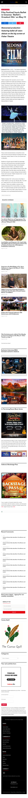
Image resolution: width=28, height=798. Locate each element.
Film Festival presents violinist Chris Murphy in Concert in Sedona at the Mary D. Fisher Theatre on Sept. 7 (13, 336)
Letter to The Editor (7, 733)
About (4, 761)
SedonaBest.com (14, 787)
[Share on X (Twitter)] (12, 23)
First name (3, 699)
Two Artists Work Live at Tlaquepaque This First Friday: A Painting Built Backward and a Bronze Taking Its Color (13, 221)
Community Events (6, 746)
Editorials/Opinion (6, 731)
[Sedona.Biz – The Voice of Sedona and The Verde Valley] (14, 2)
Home (2, 6)
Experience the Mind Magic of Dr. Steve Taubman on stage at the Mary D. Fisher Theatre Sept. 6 (12, 268)
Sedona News (5, 727)
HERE (2, 506)
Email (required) (5, 694)
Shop (4, 757)
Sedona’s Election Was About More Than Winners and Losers (14, 538)
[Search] (26, 2)
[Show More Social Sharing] (25, 23)
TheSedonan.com (14, 783)
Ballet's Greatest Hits (6, 195)
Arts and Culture (5, 9)
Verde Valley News (6, 729)
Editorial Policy (6, 765)
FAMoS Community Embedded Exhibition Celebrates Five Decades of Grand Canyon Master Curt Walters (13, 291)
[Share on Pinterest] (20, 23)
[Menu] (2, 2)
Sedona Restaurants (7, 748)
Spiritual (4, 744)
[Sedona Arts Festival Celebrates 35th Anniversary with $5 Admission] (14, 304)
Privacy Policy (13, 792)
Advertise (5, 759)
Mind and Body (6, 742)
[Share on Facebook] (5, 23)
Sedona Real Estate (7, 755)
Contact (4, 763)
